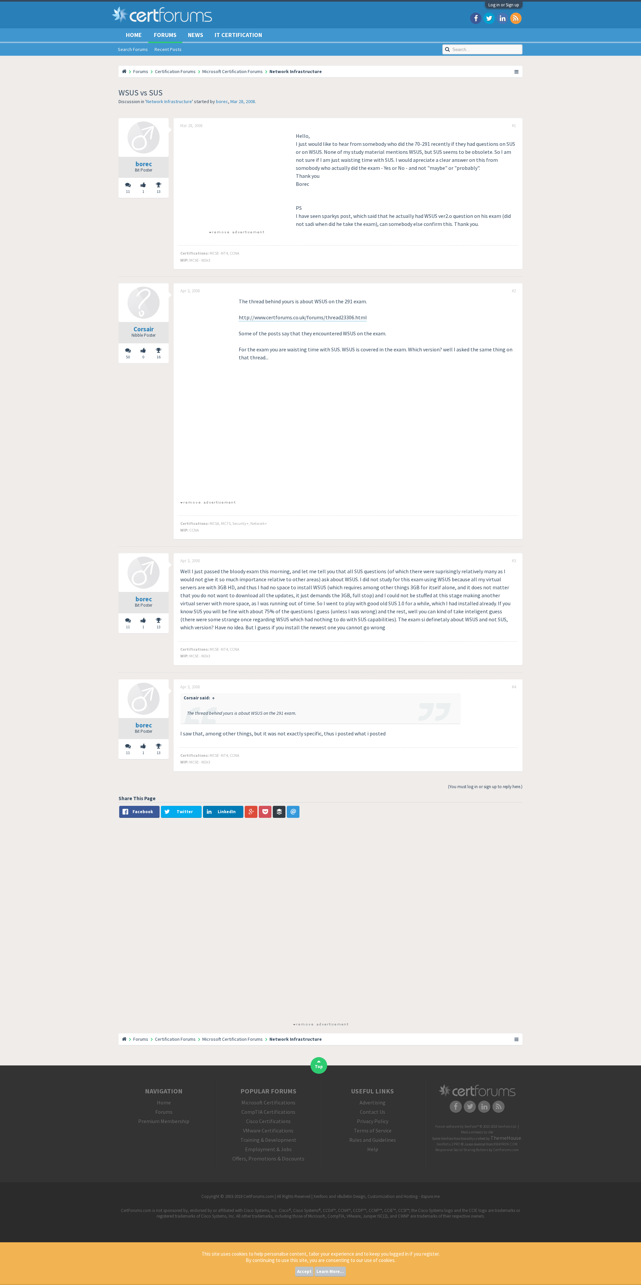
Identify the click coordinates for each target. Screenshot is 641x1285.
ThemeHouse (505, 1138)
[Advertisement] (236, 178)
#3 (514, 561)
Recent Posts (168, 49)
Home (134, 35)
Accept (304, 1271)
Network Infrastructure (169, 101)
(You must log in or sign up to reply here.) (485, 786)
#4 (514, 687)
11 (128, 191)
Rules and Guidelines (372, 1140)
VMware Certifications (268, 1130)
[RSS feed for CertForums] (515, 18)
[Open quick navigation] (516, 71)
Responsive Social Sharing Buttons (461, 1150)
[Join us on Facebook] (475, 18)
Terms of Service (373, 1130)
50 (128, 356)
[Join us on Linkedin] (502, 18)
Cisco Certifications (268, 1121)
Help (372, 1149)
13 (159, 191)
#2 (514, 291)
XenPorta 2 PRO (448, 1144)
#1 (514, 125)
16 (159, 356)
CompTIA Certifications (268, 1111)
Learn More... (330, 1271)
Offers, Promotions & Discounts (268, 1158)
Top (319, 1066)
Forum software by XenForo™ (476, 1126)
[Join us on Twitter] (489, 18)
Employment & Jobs (268, 1149)
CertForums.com (506, 1150)
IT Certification (238, 35)
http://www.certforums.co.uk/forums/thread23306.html (303, 317)
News (195, 35)
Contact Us (372, 1111)
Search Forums (133, 49)
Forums (165, 35)
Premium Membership (163, 1121)
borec (222, 101)
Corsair (144, 329)
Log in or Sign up (503, 5)
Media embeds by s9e (477, 1132)
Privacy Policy (372, 1121)
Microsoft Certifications (268, 1102)
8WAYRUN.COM (505, 1144)
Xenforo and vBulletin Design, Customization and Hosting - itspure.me (376, 1196)
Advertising (373, 1102)
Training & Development (268, 1140)
